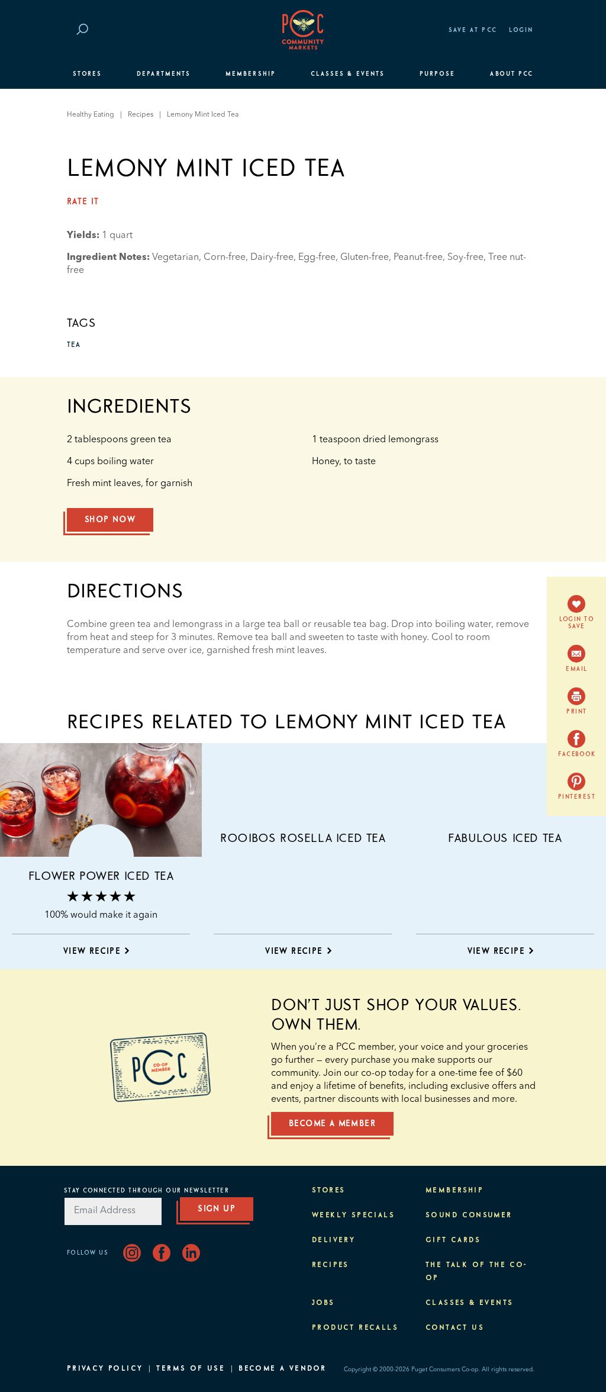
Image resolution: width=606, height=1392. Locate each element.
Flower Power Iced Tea (101, 876)
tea (74, 345)
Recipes (140, 114)
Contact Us (455, 1328)
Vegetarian (175, 257)
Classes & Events (348, 74)
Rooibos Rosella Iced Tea (302, 838)
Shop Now (110, 520)
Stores (87, 74)
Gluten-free (364, 257)
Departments (164, 74)
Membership (250, 74)
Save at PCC (473, 30)
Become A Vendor (282, 1368)
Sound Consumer (469, 1215)
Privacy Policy (105, 1368)
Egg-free (317, 257)
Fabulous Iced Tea (505, 838)
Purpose (438, 74)
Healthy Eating (90, 114)
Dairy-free (272, 257)
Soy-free (465, 257)
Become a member (332, 1124)
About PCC (511, 74)
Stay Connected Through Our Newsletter (147, 1191)
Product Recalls (355, 1328)
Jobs (323, 1303)
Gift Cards (453, 1240)
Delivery (333, 1240)
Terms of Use (190, 1368)
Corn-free (225, 257)
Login (521, 30)
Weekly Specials (353, 1215)
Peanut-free (418, 257)
